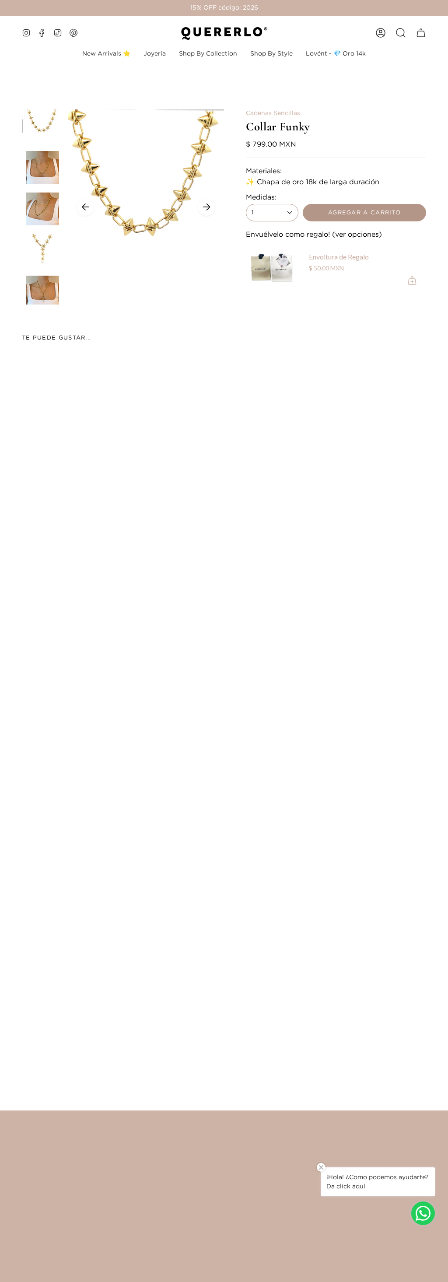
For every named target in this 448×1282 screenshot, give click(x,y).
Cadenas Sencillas (273, 112)
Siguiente (206, 207)
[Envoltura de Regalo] (272, 268)
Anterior (85, 207)
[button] (154, 53)
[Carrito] (421, 32)
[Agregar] (412, 280)
